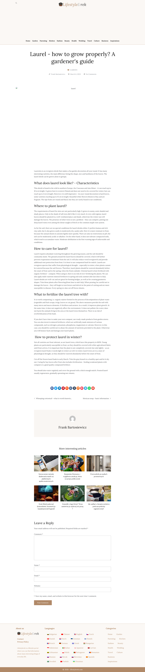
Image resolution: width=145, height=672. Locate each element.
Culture (97, 41)
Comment (38, 534)
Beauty (67, 41)
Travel (89, 41)
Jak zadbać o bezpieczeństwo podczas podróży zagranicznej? (98, 506)
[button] (16, 3)
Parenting (43, 41)
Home (28, 41)
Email (37, 576)
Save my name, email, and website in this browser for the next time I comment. (66, 596)
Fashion (60, 41)
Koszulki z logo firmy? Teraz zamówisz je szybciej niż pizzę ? (72, 506)
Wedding (82, 41)
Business (105, 41)
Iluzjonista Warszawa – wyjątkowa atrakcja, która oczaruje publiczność (72, 476)
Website (37, 586)
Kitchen (52, 41)
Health (74, 41)
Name (37, 565)
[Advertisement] (72, 24)
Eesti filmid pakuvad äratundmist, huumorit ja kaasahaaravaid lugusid (46, 506)
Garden (35, 41)
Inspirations (114, 41)
